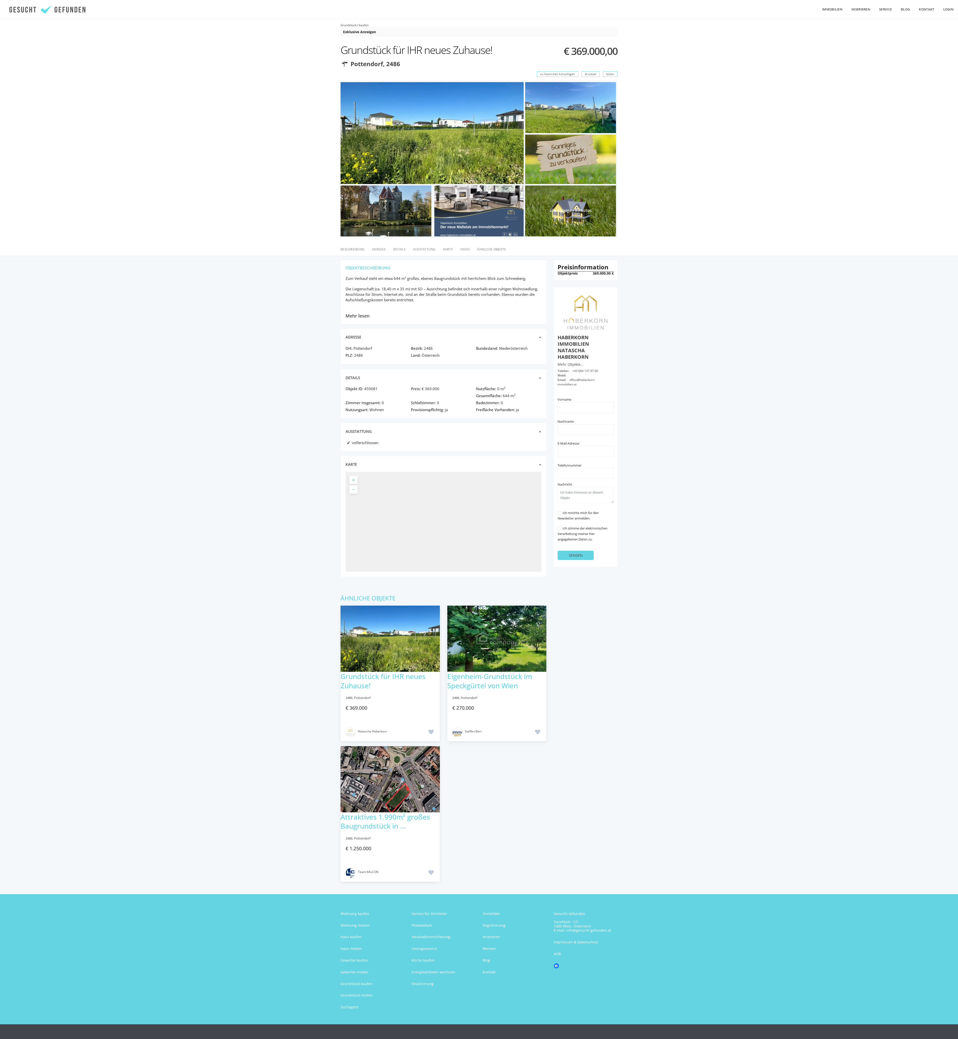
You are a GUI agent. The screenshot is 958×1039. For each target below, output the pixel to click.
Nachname (566, 421)
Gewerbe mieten (354, 972)
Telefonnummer (570, 465)
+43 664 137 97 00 (585, 371)
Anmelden (491, 913)
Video (465, 249)
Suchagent (349, 1007)
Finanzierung (423, 983)
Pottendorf (367, 64)
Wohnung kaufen (355, 913)
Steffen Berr (473, 731)
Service (885, 9)
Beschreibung (352, 249)
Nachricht (565, 484)
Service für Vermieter (429, 913)
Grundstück (349, 25)
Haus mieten (351, 948)
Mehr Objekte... (571, 364)
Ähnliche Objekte (491, 249)
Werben (489, 948)
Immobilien (832, 9)
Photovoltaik (422, 925)
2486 (393, 64)
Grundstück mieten (357, 995)
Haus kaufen (351, 936)
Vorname (564, 399)
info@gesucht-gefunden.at (588, 930)
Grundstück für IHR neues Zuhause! (383, 681)
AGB (557, 953)
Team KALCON (368, 872)
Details (399, 249)
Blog (905, 9)
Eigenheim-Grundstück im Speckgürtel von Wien (489, 681)
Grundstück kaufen (356, 983)
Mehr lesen (357, 316)
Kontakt (926, 9)
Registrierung (494, 925)
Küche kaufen (423, 960)
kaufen (363, 25)
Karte (448, 249)
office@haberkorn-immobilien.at (576, 382)
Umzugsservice (424, 948)
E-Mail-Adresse (568, 443)
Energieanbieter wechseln (433, 972)
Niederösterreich (513, 348)
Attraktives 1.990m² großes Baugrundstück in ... (385, 821)
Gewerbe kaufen (354, 960)
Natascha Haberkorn (372, 731)
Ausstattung (424, 249)
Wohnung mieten (355, 925)
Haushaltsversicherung (431, 936)
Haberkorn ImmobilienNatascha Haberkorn (573, 347)
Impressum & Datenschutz (576, 942)
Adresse (379, 249)
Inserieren (860, 9)
